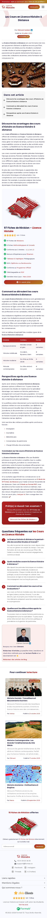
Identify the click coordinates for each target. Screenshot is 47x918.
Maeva (12, 800)
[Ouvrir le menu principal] (43, 7)
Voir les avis (23, 905)
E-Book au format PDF (28, 484)
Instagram (31, 868)
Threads (18, 872)
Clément (12, 758)
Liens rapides (8, 878)
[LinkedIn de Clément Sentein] (31, 30)
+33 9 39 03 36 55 (23, 861)
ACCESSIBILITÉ (23, 36)
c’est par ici (21, 494)
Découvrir (34, 7)
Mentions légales (10, 883)
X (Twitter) (31, 872)
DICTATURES (34, 723)
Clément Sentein (23, 30)
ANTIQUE (36, 768)
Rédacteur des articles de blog (15, 659)
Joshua (12, 713)
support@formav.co (24, 864)
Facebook (18, 868)
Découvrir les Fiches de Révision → (23, 519)
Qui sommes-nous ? (12, 887)
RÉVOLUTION (34, 681)
